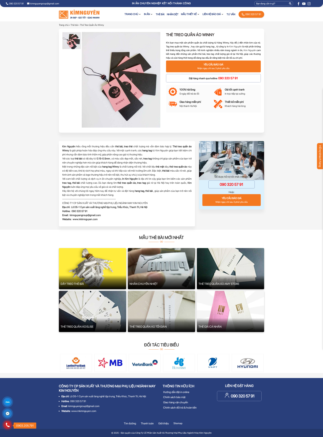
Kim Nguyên (235, 46)
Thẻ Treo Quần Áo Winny (92, 25)
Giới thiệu (163, 423)
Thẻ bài (74, 25)
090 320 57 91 (253, 14)
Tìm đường (130, 423)
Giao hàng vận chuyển (175, 402)
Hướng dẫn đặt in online (176, 392)
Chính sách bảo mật (174, 397)
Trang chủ (63, 25)
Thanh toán (147, 423)
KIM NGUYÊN (140, 203)
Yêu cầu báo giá (213, 66)
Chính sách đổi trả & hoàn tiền (179, 407)
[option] (71, 40)
